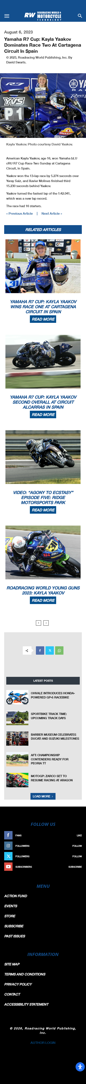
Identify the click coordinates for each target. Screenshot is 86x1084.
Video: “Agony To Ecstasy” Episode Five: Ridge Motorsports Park (43, 497)
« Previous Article (19, 213)
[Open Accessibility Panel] (80, 1066)
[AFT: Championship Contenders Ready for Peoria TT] (17, 759)
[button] (6, 16)
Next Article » (52, 213)
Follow (77, 845)
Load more (41, 796)
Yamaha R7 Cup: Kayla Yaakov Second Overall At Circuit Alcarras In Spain (43, 401)
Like (79, 835)
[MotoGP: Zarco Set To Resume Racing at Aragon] (17, 780)
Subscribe (75, 866)
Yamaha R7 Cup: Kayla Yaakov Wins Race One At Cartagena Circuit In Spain (43, 306)
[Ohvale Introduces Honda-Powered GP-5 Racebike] (17, 697)
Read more (43, 319)
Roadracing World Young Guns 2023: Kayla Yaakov (43, 590)
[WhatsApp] (59, 650)
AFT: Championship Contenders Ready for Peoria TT (49, 759)
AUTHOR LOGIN (43, 1042)
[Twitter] (50, 650)
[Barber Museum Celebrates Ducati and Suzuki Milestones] (17, 738)
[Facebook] (40, 650)
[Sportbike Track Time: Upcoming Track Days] (17, 718)
